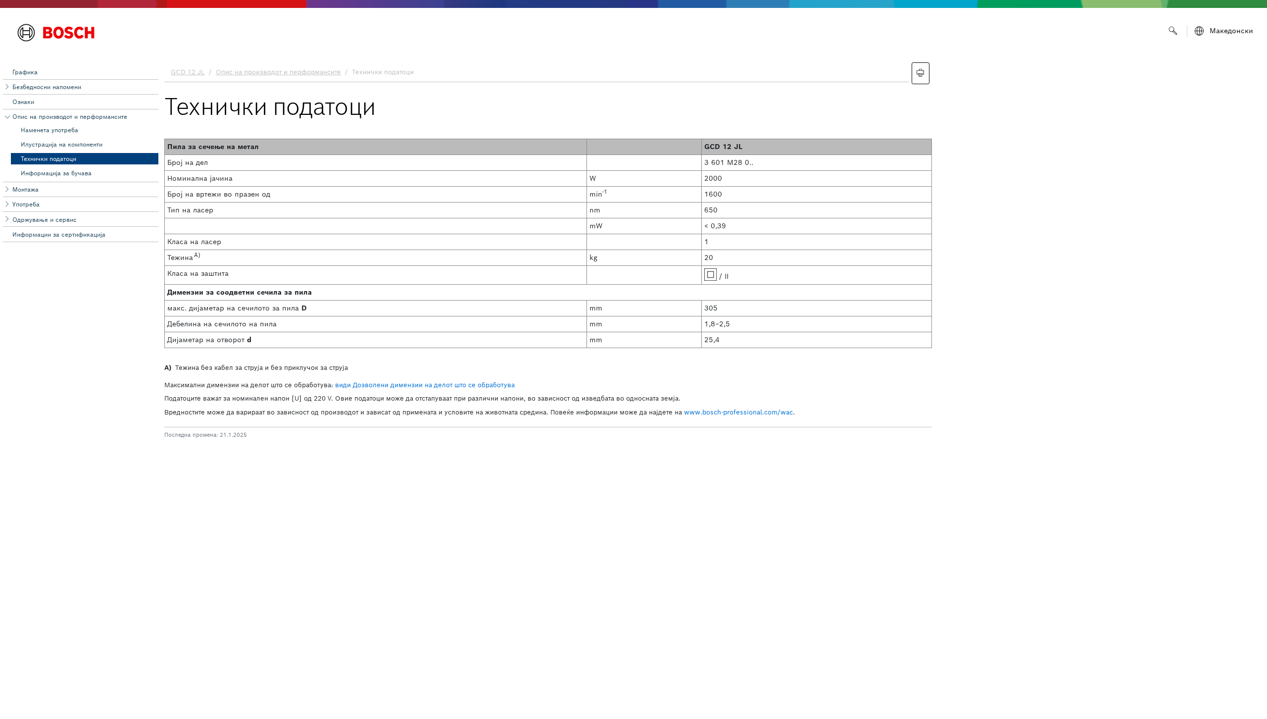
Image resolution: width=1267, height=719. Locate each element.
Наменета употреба (49, 130)
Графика (25, 72)
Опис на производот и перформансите (69, 116)
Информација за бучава (56, 173)
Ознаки (23, 101)
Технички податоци (48, 158)
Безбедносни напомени (46, 87)
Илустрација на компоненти (61, 144)
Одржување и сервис (44, 219)
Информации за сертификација (58, 234)
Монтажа (25, 189)
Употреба (26, 204)
